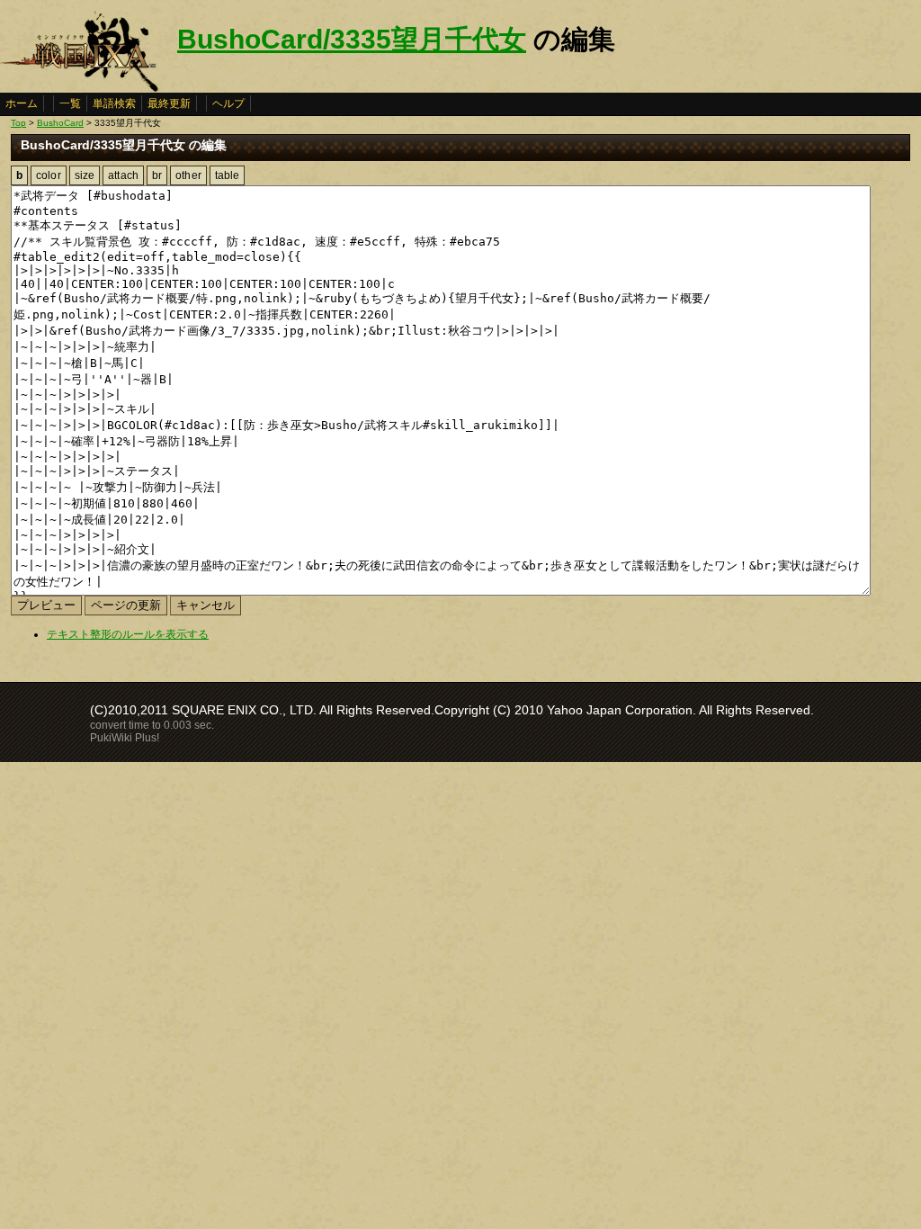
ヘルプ (228, 103)
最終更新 (169, 103)
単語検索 (114, 103)
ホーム (21, 103)
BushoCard (60, 123)
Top (18, 123)
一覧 (70, 103)
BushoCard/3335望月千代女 (351, 39)
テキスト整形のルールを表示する (128, 634)
